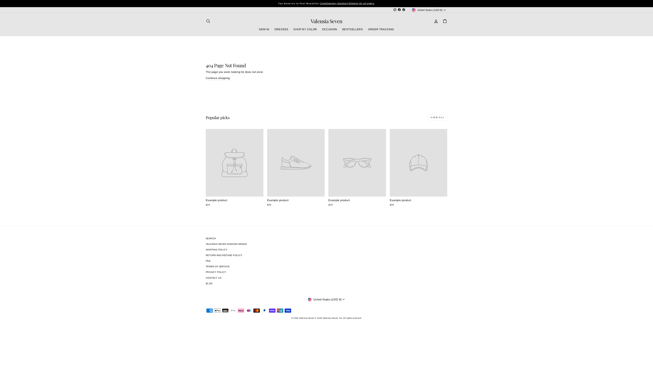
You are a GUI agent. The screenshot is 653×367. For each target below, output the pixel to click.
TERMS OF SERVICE (218, 266)
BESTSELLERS (352, 29)
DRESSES (281, 29)
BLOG (209, 283)
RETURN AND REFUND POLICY (224, 255)
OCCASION (329, 29)
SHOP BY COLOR (305, 29)
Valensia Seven (326, 21)
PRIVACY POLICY (216, 272)
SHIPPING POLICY (216, 249)
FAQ (208, 261)
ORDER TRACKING (381, 29)
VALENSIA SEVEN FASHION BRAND (226, 244)
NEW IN (264, 29)
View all (438, 117)
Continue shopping (218, 78)
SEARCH (211, 238)
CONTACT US (213, 278)
